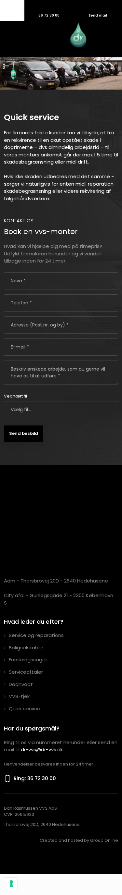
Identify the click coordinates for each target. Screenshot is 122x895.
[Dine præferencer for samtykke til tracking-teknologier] (11, 883)
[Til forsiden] (48, 37)
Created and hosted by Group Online (79, 840)
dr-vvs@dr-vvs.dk (42, 749)
